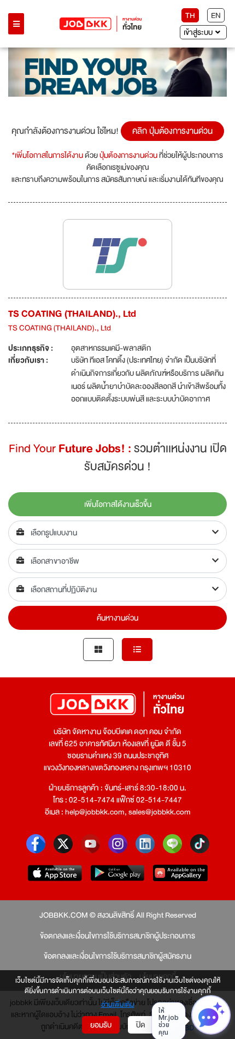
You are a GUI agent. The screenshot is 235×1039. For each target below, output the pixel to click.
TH (190, 15)
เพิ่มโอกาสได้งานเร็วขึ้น (117, 504)
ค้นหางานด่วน (117, 617)
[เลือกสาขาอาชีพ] (117, 561)
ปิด (140, 1024)
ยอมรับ (100, 1024)
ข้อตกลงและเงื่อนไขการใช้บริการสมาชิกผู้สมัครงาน (117, 956)
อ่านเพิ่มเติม (117, 1005)
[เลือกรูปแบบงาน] (117, 533)
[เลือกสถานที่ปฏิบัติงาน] (117, 589)
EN (216, 15)
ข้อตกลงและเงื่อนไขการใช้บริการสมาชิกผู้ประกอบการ (117, 936)
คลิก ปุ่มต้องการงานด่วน (172, 131)
